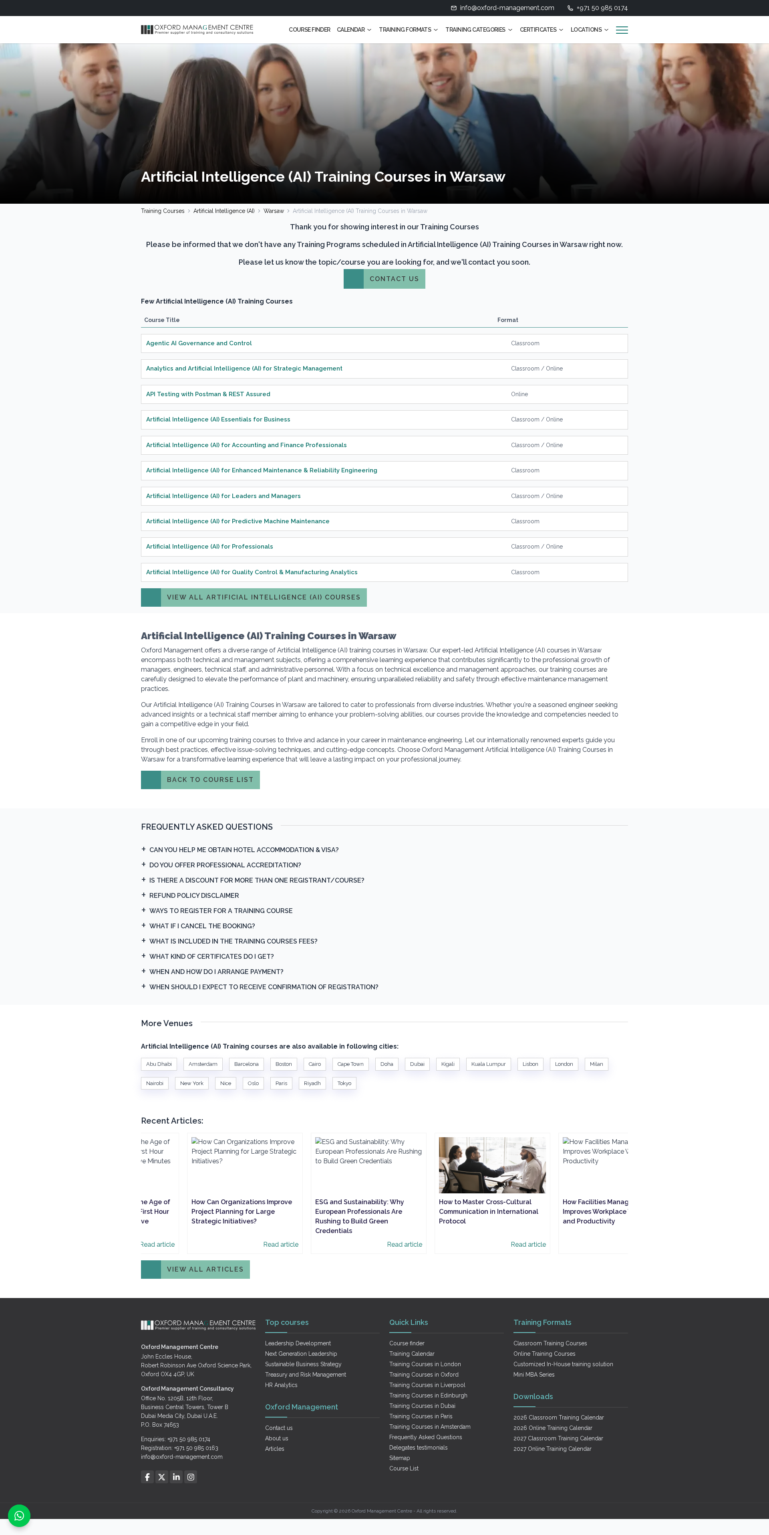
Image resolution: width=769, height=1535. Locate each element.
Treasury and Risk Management (305, 1374)
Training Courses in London (425, 1364)
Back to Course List (210, 780)
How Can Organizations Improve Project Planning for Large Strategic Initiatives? (200, 1211)
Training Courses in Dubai (422, 1406)
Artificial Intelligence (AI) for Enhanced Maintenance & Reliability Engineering (261, 470)
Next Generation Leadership (301, 1354)
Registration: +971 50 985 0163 (179, 1448)
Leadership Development (298, 1343)
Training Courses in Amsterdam (430, 1427)
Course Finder (309, 29)
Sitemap (399, 1458)
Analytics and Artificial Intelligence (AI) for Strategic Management (244, 368)
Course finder (407, 1343)
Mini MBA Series (534, 1374)
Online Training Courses (544, 1354)
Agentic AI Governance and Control (199, 343)
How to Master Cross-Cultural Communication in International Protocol (447, 1211)
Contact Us (394, 279)
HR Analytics (281, 1385)
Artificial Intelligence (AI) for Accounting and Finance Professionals (246, 445)
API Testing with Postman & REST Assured (208, 394)
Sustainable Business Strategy (303, 1364)
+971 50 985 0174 (602, 8)
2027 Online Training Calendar (552, 1449)
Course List (404, 1468)
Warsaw (274, 211)
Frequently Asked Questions (425, 1437)
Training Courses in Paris (421, 1416)
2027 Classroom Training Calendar (558, 1438)
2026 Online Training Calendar (552, 1428)
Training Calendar (412, 1354)
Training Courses (163, 211)
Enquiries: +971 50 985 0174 (175, 1439)
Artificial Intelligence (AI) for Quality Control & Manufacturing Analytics (252, 572)
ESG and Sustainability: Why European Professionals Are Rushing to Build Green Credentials (318, 1216)
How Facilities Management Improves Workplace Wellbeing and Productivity (570, 1211)
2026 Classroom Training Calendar (558, 1417)
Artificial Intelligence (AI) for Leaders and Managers (223, 496)
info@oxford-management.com (507, 8)
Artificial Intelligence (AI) (224, 211)
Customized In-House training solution (563, 1364)
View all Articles (205, 1269)
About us (276, 1438)
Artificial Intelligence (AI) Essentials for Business (218, 419)
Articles (274, 1449)
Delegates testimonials (418, 1447)
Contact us (279, 1428)
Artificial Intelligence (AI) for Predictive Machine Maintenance (238, 521)
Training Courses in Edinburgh (428, 1395)
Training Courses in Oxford (424, 1374)
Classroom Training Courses (550, 1343)
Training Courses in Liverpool (427, 1385)
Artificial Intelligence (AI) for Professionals (209, 546)
